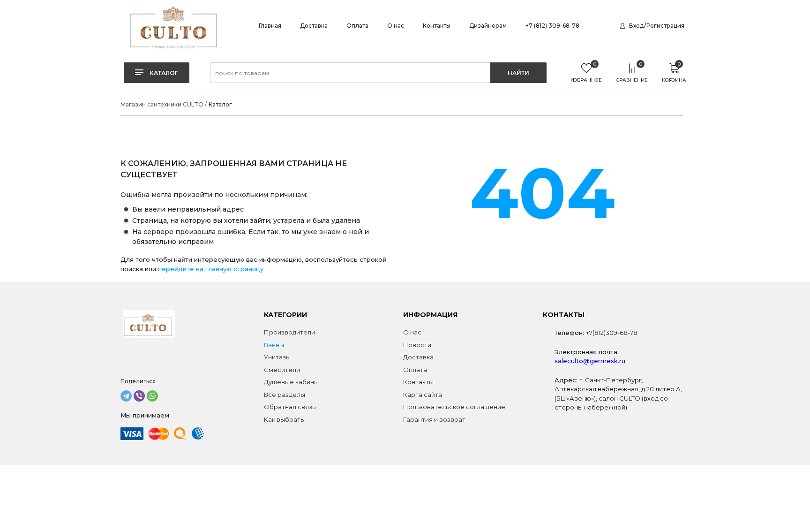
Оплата (357, 25)
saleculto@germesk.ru (590, 361)
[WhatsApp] (152, 396)
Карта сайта (422, 394)
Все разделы (284, 394)
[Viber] (139, 396)
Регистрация (665, 25)
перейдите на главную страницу (210, 269)
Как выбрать (284, 419)
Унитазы (277, 357)
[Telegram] (126, 396)
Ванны (274, 345)
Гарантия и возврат (434, 419)
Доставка (314, 25)
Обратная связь (289, 406)
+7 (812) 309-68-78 (552, 25)
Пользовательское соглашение (454, 406)
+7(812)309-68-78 (612, 332)
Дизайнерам (488, 25)
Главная (270, 25)
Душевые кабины (291, 382)
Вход (636, 25)
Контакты (436, 25)
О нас (395, 25)
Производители (289, 332)
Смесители (282, 369)
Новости (417, 345)
